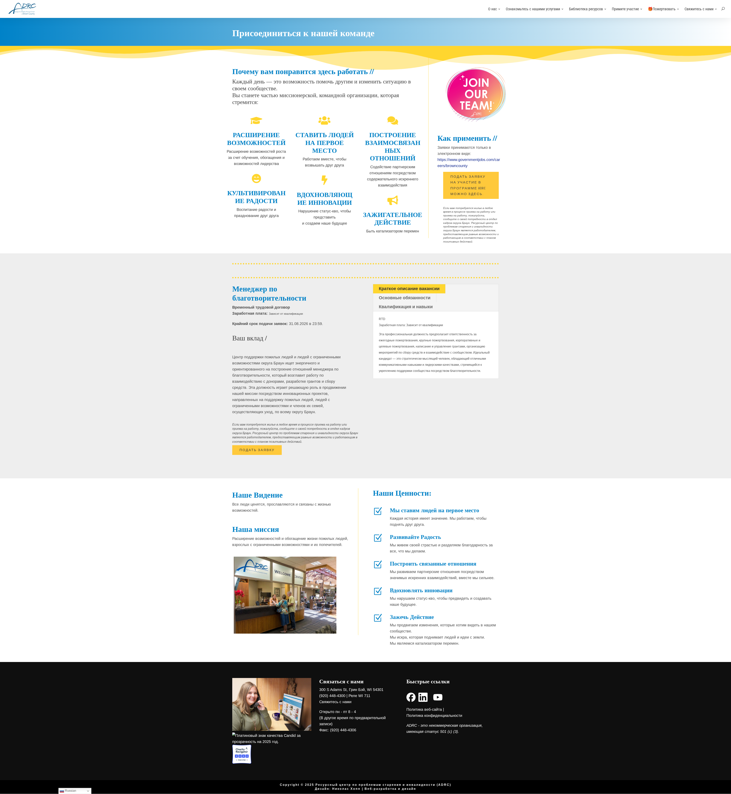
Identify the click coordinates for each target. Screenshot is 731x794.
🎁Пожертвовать (662, 9)
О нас (492, 9)
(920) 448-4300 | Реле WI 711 (344, 696)
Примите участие (625, 9)
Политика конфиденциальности (434, 715)
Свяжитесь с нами (699, 9)
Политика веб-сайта (424, 709)
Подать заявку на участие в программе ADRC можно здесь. (468, 185)
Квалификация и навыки (406, 306)
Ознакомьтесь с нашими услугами (533, 9)
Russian (70, 790)
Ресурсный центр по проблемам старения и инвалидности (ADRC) (383, 784)
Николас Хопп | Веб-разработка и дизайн (374, 788)
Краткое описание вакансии (409, 288)
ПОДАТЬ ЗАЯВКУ (257, 450)
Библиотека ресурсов (586, 9)
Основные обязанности (404, 297)
